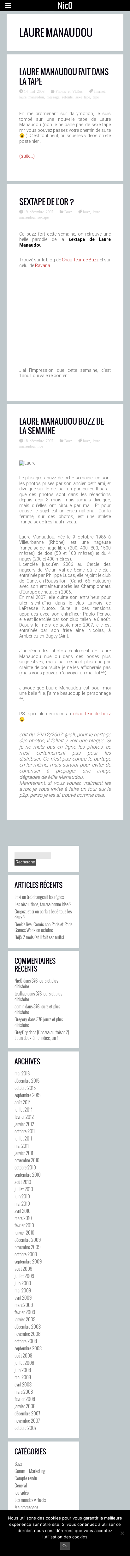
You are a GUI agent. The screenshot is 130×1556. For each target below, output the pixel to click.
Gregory (21, 1019)
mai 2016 (22, 1073)
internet (99, 91)
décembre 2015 (27, 1080)
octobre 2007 (25, 1427)
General (21, 1485)
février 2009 (25, 1311)
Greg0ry (21, 1032)
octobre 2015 (25, 1087)
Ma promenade (26, 1506)
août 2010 (23, 1181)
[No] (122, 1533)
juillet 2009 (24, 1275)
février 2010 (24, 1225)
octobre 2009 (26, 1254)
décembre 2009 (28, 1239)
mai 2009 (23, 1290)
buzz (86, 212)
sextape (43, 217)
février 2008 (25, 1398)
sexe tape (82, 97)
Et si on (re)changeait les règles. (40, 896)
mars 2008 (24, 1391)
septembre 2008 (28, 1348)
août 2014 (23, 1102)
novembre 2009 (27, 1246)
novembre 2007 (27, 1420)
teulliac (21, 993)
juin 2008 (23, 1369)
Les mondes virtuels (30, 1499)
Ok (65, 1545)
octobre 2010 (25, 1167)
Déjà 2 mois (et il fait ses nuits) (39, 937)
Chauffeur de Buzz (80, 259)
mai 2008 (23, 1377)
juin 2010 (22, 1196)
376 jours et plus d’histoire (36, 983)
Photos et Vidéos (69, 91)
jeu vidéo (22, 1492)
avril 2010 (23, 1210)
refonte (67, 97)
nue (40, 446)
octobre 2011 (25, 1131)
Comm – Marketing (30, 1470)
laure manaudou (31, 97)
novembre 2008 (27, 1333)
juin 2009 (23, 1283)
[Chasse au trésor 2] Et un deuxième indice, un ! (42, 1035)
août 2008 (23, 1355)
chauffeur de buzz (92, 713)
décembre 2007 (27, 1413)
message (53, 97)
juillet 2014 (23, 1109)
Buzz (68, 212)
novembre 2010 (27, 1160)
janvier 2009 (25, 1319)
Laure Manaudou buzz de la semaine (61, 426)
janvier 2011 (24, 1152)
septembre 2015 (27, 1094)
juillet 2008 (24, 1362)
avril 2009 (23, 1297)
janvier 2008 (25, 1406)
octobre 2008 (26, 1340)
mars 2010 (23, 1217)
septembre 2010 (28, 1174)
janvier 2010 (24, 1232)
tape (96, 97)
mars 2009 (24, 1304)
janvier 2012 (24, 1123)
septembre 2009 (28, 1261)
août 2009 (23, 1268)
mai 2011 (22, 1145)
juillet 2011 (23, 1138)
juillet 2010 (24, 1188)
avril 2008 (23, 1384)
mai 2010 (22, 1203)
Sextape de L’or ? (46, 202)
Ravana (42, 265)
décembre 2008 (28, 1326)
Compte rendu (26, 1478)
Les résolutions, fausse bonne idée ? (43, 904)
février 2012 (24, 1116)
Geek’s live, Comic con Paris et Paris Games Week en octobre (43, 927)
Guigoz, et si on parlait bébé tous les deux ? (43, 914)
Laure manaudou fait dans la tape (64, 76)
